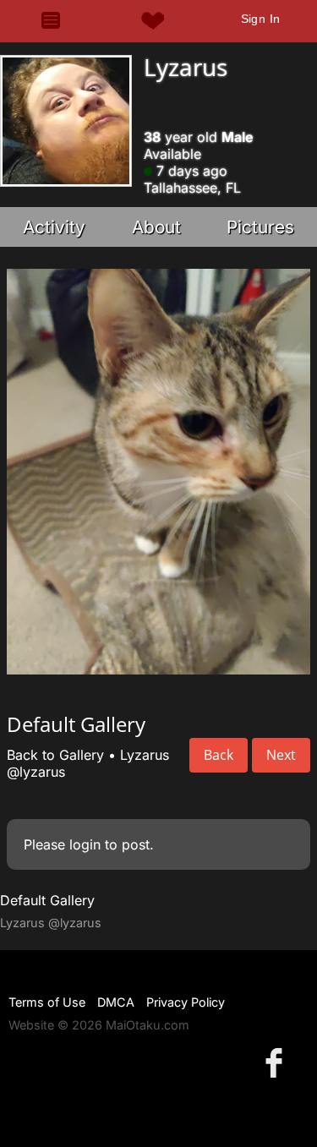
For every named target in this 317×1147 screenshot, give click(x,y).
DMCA (115, 1002)
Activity (54, 227)
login (85, 844)
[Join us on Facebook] (277, 1062)
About (156, 227)
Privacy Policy (185, 1002)
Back (218, 755)
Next (281, 755)
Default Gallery (47, 900)
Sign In (261, 18)
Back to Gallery (55, 754)
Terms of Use (46, 1002)
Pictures (260, 227)
